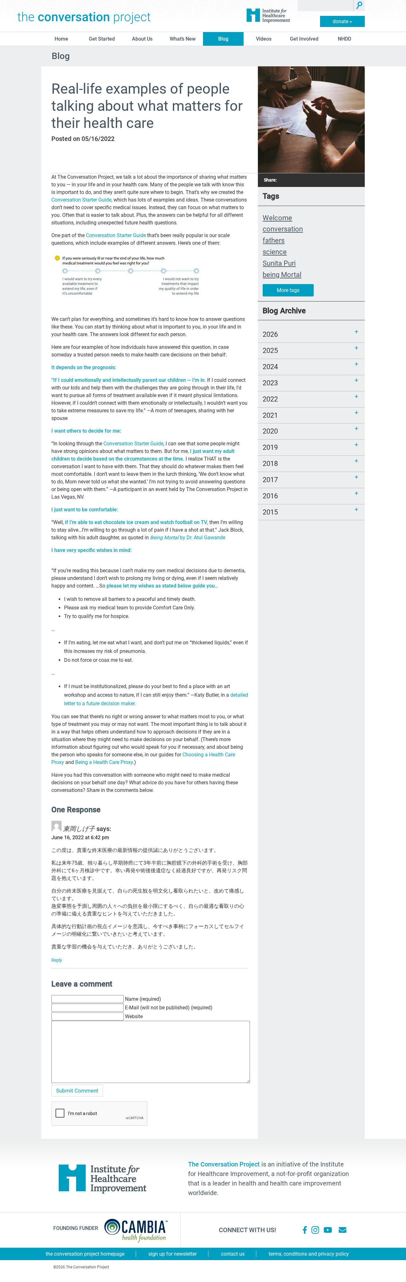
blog (223, 39)
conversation (283, 229)
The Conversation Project (84, 16)
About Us (142, 39)
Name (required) (143, 999)
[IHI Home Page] (268, 15)
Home (61, 39)
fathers (274, 240)
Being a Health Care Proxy (104, 762)
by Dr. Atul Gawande (187, 538)
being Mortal (282, 274)
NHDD (344, 39)
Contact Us (233, 1254)
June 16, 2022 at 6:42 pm (80, 837)
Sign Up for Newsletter (172, 1254)
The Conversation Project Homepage (85, 1254)
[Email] (343, 1230)
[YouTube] (327, 1230)
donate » (342, 21)
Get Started (102, 39)
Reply (56, 960)
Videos (264, 39)
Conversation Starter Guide (81, 200)
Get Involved (304, 39)
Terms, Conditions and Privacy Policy (309, 1254)
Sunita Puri (279, 263)
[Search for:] (326, 5)
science (275, 252)
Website (134, 1016)
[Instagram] (315, 1230)
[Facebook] (304, 1230)
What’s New (183, 39)
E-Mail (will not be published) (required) (169, 1008)
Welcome (277, 218)
